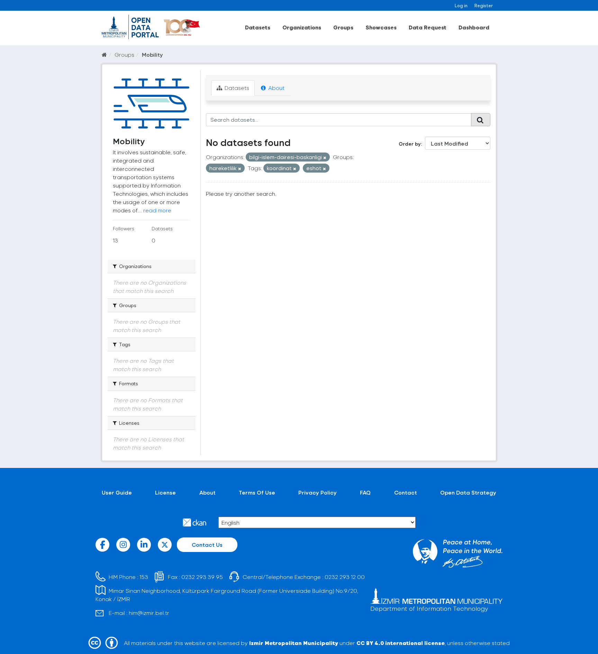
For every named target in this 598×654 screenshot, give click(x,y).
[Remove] (324, 157)
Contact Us (207, 544)
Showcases (381, 27)
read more (157, 210)
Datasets (257, 27)
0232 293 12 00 (345, 576)
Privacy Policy (317, 492)
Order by (410, 143)
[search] (480, 119)
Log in (461, 5)
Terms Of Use (257, 492)
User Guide (117, 492)
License (165, 492)
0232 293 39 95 (202, 576)
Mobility (152, 54)
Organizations (301, 27)
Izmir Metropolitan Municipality (293, 642)
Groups (343, 27)
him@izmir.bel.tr (149, 612)
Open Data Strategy (468, 492)
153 (143, 576)
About (275, 87)
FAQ (365, 492)
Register (483, 5)
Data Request (427, 27)
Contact (405, 492)
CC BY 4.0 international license (400, 642)
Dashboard (474, 27)
